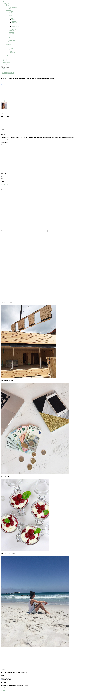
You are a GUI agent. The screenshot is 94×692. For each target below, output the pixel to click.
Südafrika (11, 30)
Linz (7, 55)
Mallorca (14, 29)
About (5, 58)
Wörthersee (15, 17)
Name (2, 129)
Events (10, 51)
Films (10, 50)
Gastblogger (9, 56)
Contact (5, 59)
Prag (13, 23)
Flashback (11, 11)
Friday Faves (12, 52)
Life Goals (11, 12)
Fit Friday (11, 43)
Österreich (11, 15)
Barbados (11, 34)
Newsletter (6, 61)
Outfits (8, 6)
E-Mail (3, 132)
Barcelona (14, 22)
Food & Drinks (9, 36)
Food (10, 37)
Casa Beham (9, 8)
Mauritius (11, 33)
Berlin (13, 19)
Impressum (3, 690)
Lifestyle (8, 45)
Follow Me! (3, 687)
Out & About (12, 40)
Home (4, 1)
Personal (8, 10)
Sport (7, 41)
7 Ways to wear (13, 7)
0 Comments (4, 99)
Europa (11, 18)
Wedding (8, 44)
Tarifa (13, 25)
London (14, 21)
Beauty (8, 54)
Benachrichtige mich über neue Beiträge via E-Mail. (15, 139)
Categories (6, 3)
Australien (11, 32)
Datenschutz (6, 62)
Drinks (10, 39)
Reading (11, 48)
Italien (13, 28)
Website (3, 134)
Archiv (2, 678)
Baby (7, 4)
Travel (7, 14)
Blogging (11, 47)
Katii (1, 111)
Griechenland (15, 26)
